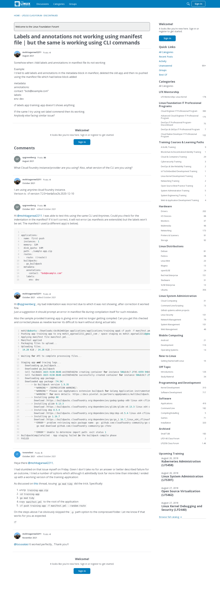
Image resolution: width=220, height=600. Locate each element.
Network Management (183, 319)
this (36, 483)
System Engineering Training (183, 195)
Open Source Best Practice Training (183, 185)
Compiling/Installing (183, 413)
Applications (183, 403)
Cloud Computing (183, 300)
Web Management (183, 329)
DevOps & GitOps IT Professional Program (183, 129)
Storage (183, 240)
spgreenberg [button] (29, 157)
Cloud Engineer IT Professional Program (183, 111)
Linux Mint (183, 260)
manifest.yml (34, 502)
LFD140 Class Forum (183, 438)
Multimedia (183, 225)
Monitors (183, 221)
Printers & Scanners (183, 235)
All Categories (166, 52)
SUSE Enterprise (183, 285)
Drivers (183, 211)
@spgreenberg (26, 304)
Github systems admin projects (175, 310)
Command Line (183, 408)
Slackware (183, 280)
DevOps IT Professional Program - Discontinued (183, 123)
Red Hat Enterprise (183, 275)
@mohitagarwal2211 (29, 215)
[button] (17, 54)
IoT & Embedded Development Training (183, 171)
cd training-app (29, 494)
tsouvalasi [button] (27, 452)
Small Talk (183, 433)
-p (72, 512)
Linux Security (183, 314)
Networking (183, 230)
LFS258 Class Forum (183, 443)
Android (183, 340)
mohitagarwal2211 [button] (31, 52)
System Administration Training (183, 190)
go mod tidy (65, 484)
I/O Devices (183, 216)
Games (183, 418)
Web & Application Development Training (183, 200)
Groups (163, 70)
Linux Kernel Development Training (183, 176)
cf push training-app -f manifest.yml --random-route (53, 505)
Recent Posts (166, 56)
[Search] (188, 4)
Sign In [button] (82, 142)
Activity (162, 61)
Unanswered (182, 65)
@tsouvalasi (21, 544)
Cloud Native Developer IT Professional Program (183, 135)
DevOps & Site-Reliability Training (183, 166)
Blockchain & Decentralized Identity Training (183, 152)
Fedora (183, 256)
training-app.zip (37, 490)
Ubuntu (183, 289)
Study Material (183, 376)
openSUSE (183, 270)
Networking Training (183, 181)
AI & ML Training (183, 147)
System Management (183, 324)
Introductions (183, 371)
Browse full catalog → (170, 516)
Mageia (183, 265)
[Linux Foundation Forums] (22, 3)
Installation (183, 422)
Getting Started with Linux (183, 361)
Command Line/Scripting (183, 305)
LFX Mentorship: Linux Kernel (183, 97)
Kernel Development (183, 387)
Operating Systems (183, 350)
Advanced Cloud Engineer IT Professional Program (183, 117)
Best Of (163, 74)
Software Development (183, 392)
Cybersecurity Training (183, 161)
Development (183, 345)
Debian (183, 251)
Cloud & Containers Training (183, 156)
